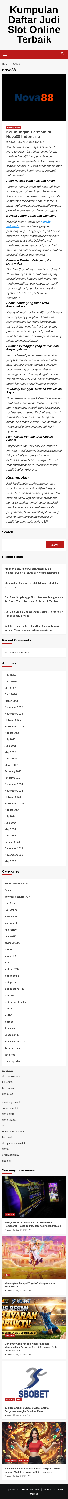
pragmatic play (10, 1154)
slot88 (8, 1015)
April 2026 (11, 694)
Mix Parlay (11, 929)
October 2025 (13, 719)
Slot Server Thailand (16, 1001)
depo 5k (6, 1160)
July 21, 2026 (21, 1355)
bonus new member (13, 1131)
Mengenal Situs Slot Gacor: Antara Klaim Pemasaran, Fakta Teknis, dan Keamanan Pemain (32, 570)
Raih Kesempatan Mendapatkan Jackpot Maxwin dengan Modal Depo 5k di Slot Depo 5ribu (32, 627)
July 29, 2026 (21, 1230)
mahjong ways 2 (11, 1102)
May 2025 (10, 752)
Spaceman (10, 1028)
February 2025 (13, 771)
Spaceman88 (12, 1034)
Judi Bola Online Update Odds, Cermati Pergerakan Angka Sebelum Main (34, 613)
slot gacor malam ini (13, 1143)
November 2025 (14, 713)
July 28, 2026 (21, 1291)
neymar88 (10, 936)
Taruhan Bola (12, 1047)
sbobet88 (10, 955)
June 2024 (11, 822)
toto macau (8, 1087)
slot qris (9, 995)
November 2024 (14, 790)
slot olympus (9, 1119)
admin (9, 1230)
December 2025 (14, 707)
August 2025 (12, 732)
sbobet (9, 949)
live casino (11, 916)
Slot (7, 962)
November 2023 (14, 854)
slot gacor (10, 982)
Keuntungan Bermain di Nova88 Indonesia (28, 134)
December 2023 (14, 848)
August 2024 (12, 809)
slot (4, 1125)
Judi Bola (10, 903)
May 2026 (10, 687)
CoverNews (49, 1489)
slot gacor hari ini (14, 988)
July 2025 (10, 739)
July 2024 (10, 816)
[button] (5, 54)
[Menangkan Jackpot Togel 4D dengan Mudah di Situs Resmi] (34, 1257)
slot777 (9, 1008)
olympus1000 (12, 942)
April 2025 (11, 758)
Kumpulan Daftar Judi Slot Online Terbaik (34, 24)
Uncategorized (13, 128)
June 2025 (11, 745)
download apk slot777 (17, 896)
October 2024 (13, 796)
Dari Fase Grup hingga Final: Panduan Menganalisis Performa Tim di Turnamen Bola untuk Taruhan (34, 599)
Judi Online (11, 909)
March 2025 (11, 764)
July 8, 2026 (21, 1415)
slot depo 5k (12, 975)
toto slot (10, 1054)
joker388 (7, 1081)
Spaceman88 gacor (15, 1041)
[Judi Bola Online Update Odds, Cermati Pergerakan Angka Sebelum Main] (34, 1382)
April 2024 (11, 835)
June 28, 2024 (32, 142)
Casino (8, 890)
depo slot (7, 1093)
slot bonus (8, 1113)
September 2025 (14, 726)
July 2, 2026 (21, 1476)
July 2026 (10, 675)
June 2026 (11, 681)
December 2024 (14, 784)
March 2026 (11, 700)
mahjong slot (12, 922)
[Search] (62, 54)
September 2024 (14, 803)
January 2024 (12, 841)
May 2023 (10, 861)
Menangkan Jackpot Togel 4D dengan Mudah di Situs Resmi (32, 584)
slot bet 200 (12, 969)
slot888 (9, 1021)
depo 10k (7, 1070)
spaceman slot (10, 1107)
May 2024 (10, 829)
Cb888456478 (15, 142)
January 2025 (12, 777)
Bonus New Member (16, 883)
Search (7, 532)
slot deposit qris (11, 1076)
